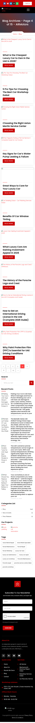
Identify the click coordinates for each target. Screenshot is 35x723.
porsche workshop (8, 567)
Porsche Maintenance (24, 559)
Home (15, 34)
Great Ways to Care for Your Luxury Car (15, 187)
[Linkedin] (11, 3)
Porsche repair (7, 563)
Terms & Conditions (17, 717)
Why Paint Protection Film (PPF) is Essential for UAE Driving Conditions (17, 350)
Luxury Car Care (19, 550)
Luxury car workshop (9, 559)
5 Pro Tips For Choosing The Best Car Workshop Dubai (15, 92)
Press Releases (7, 516)
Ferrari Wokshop (7, 550)
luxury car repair (24, 554)
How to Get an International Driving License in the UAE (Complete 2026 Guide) (16, 315)
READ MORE (8, 65)
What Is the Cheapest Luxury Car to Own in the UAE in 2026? (16, 58)
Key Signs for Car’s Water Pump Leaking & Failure (17, 155)
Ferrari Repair (21, 546)
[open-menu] (26, 10)
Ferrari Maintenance (8, 546)
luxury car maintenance (9, 554)
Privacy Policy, (28, 715)
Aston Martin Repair (8, 542)
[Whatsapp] (17, 3)
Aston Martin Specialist (24, 542)
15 (13, 370)
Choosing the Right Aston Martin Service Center (17, 125)
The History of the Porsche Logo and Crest (17, 282)
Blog (20, 34)
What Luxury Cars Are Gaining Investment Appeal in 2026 (15, 249)
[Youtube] (7, 3)
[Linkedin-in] (8, 655)
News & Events (7, 513)
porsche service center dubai (22, 563)
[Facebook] (4, 3)
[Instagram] (14, 3)
